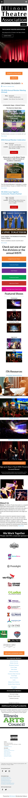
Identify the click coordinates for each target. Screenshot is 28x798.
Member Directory (14, 418)
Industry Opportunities (14, 439)
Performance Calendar (7, 756)
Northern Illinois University (14, 684)
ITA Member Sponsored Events (14, 375)
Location (6, 99)
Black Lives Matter (7, 749)
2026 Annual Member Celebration (13, 140)
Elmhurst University (14, 671)
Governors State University (14, 673)
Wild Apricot (12, 796)
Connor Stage (14, 667)
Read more (21, 525)
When (6, 95)
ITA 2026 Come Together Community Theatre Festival (11, 193)
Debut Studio (14, 669)
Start (7, 197)
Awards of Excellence (7, 752)
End (7, 198)
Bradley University (14, 663)
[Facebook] (2, 771)
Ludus (14, 680)
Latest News (14, 396)
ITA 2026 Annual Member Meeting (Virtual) (13, 91)
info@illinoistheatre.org (7, 746)
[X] (6, 771)
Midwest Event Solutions (13, 682)
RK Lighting (14, 687)
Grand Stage (14, 675)
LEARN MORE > (8, 35)
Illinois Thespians (14, 677)
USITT (14, 688)
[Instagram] (9, 771)
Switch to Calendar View (8, 86)
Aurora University (14, 661)
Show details (4, 136)
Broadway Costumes (14, 665)
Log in (23, 24)
